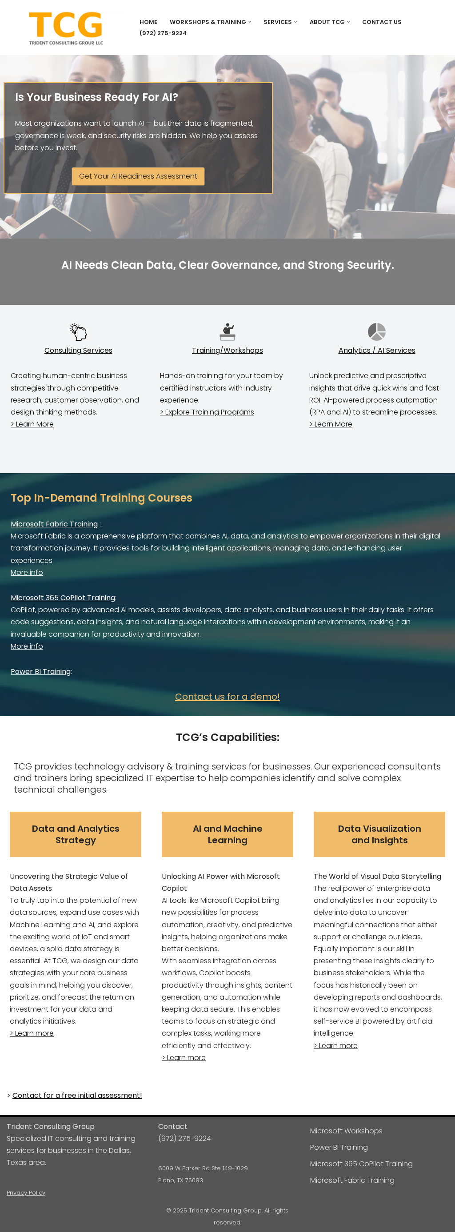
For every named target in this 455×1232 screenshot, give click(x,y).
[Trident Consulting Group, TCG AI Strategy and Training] (65, 29)
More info (27, 572)
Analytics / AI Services (377, 350)
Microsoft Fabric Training (54, 524)
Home (148, 22)
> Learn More (32, 424)
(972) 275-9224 (163, 33)
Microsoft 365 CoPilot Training (63, 598)
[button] (249, 21)
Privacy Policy (26, 1192)
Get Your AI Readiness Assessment (138, 176)
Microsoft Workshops (346, 1131)
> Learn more (32, 1033)
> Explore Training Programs (207, 412)
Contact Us (382, 22)
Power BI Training (41, 671)
